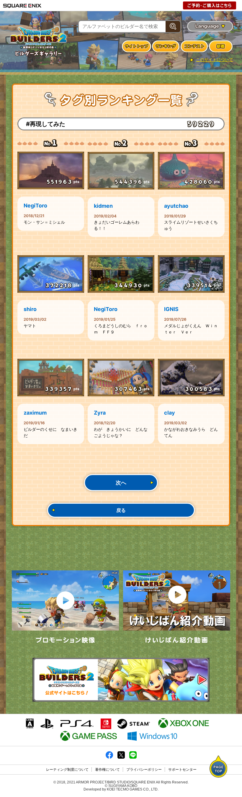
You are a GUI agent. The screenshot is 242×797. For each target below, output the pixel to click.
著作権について (107, 769)
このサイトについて (214, 59)
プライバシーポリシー (144, 769)
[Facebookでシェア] (109, 757)
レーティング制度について (67, 769)
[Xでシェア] (121, 757)
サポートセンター (182, 769)
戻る (121, 510)
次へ (121, 482)
